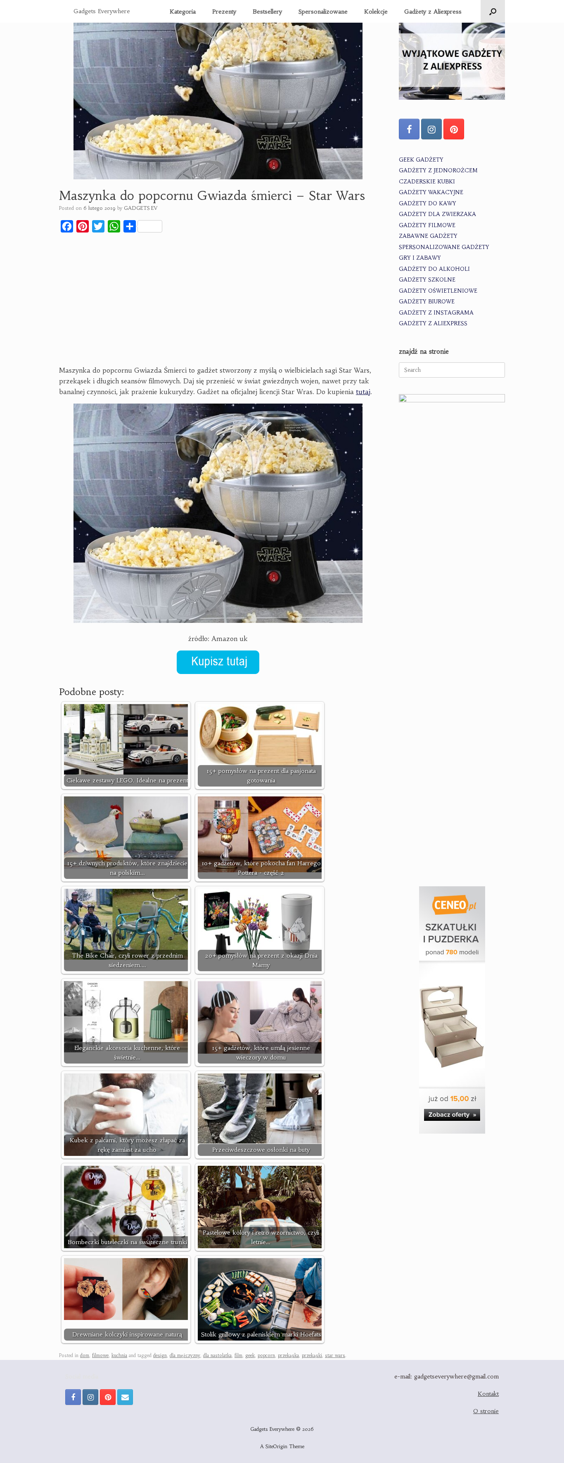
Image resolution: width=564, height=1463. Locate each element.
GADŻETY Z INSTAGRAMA (436, 312)
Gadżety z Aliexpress (433, 11)
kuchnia (119, 1355)
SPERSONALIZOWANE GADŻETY (444, 247)
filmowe (100, 1355)
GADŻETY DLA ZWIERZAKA (437, 214)
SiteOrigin (276, 1446)
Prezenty (224, 11)
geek (250, 1355)
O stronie (486, 1411)
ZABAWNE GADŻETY (428, 236)
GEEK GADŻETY (421, 159)
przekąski (312, 1355)
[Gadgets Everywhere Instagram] (431, 129)
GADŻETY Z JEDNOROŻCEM (438, 170)
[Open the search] (493, 11)
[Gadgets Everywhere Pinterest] (453, 129)
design (160, 1355)
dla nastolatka (217, 1355)
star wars (335, 1355)
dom (84, 1355)
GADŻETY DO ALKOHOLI (434, 268)
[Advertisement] (218, 300)
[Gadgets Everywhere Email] (125, 1397)
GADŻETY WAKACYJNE (431, 192)
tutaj (363, 391)
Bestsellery (267, 11)
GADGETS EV (140, 208)
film (238, 1355)
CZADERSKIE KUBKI (427, 181)
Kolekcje (376, 11)
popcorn (266, 1355)
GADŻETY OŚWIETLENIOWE (438, 290)
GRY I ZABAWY (420, 257)
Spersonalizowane (323, 11)
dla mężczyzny (185, 1355)
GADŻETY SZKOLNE (427, 279)
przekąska (288, 1355)
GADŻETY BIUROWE (427, 301)
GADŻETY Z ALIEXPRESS (433, 323)
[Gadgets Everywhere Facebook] (409, 129)
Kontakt (488, 1393)
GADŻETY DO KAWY (427, 203)
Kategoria (183, 11)
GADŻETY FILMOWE (427, 225)
